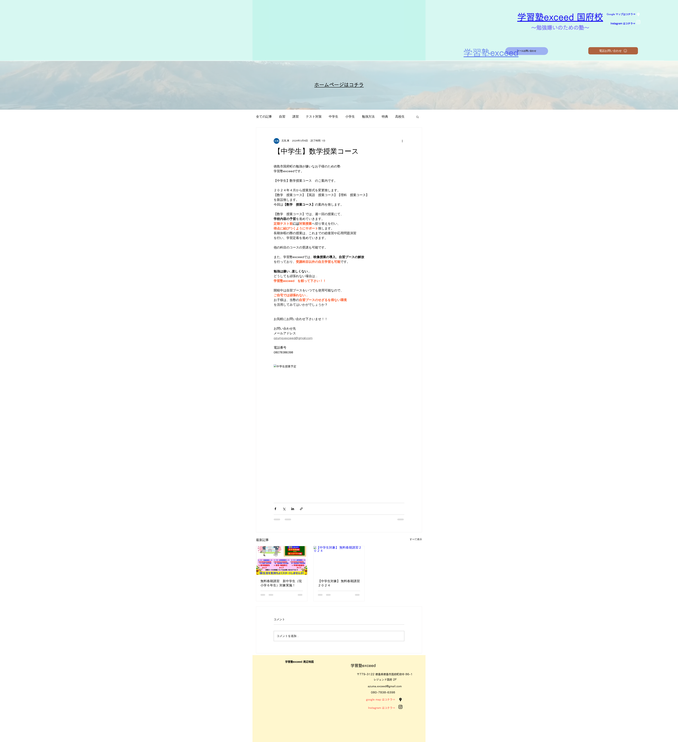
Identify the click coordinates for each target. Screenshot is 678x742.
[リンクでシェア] (301, 508)
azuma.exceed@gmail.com (385, 686)
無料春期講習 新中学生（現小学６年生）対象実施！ (281, 583)
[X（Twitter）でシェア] (284, 508)
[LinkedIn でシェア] (292, 508)
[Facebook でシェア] (275, 508)
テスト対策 (314, 116)
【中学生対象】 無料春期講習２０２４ (339, 583)
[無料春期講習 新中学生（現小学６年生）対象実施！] (281, 560)
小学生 (350, 116)
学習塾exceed (363, 665)
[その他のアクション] (402, 141)
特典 (385, 116)
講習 (295, 116)
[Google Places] (638, 14)
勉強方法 (368, 116)
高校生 (400, 116)
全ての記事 (264, 116)
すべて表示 (416, 539)
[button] (417, 116)
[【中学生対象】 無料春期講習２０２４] (339, 560)
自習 (282, 116)
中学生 (333, 116)
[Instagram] (638, 22)
